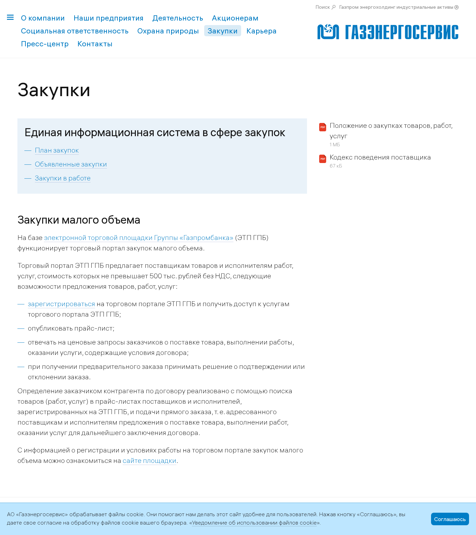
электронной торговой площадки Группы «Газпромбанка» (138, 237)
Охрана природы (168, 31)
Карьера (261, 31)
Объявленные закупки (71, 164)
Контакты (95, 43)
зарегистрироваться (61, 303)
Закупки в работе (63, 177)
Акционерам (235, 18)
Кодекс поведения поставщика (380, 157)
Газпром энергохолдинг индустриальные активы (396, 7)
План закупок (57, 150)
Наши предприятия (109, 18)
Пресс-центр (45, 43)
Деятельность (177, 18)
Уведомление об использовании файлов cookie (254, 522)
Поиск (323, 7)
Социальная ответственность (75, 31)
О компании (43, 18)
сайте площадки (149, 460)
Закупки (223, 31)
